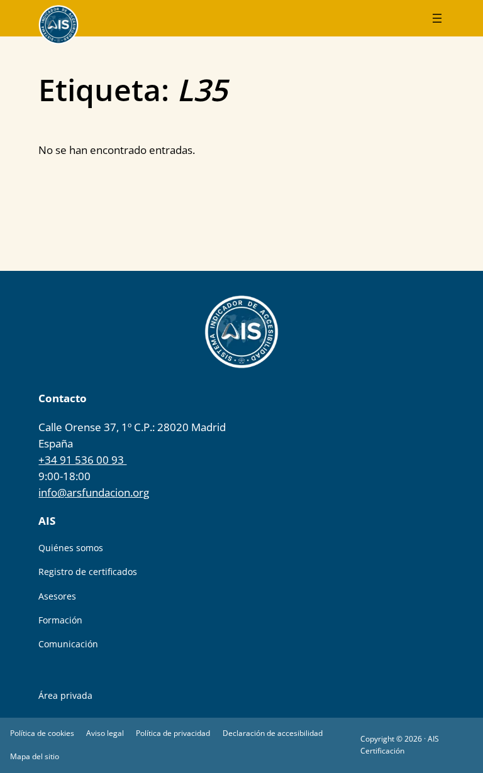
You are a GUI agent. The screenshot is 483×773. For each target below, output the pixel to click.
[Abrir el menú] (437, 18)
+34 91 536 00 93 (82, 459)
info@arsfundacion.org (93, 492)
